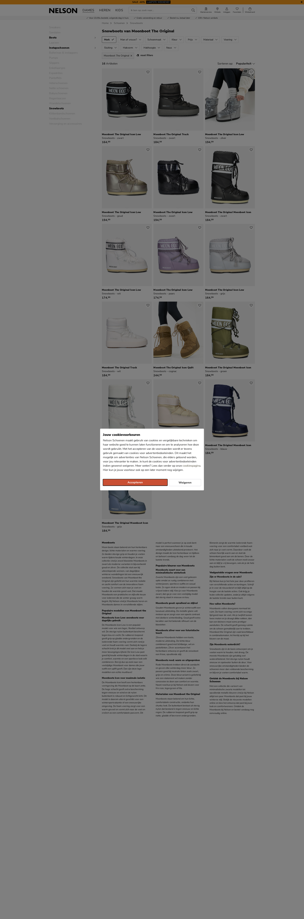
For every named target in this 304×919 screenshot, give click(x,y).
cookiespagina (191, 466)
